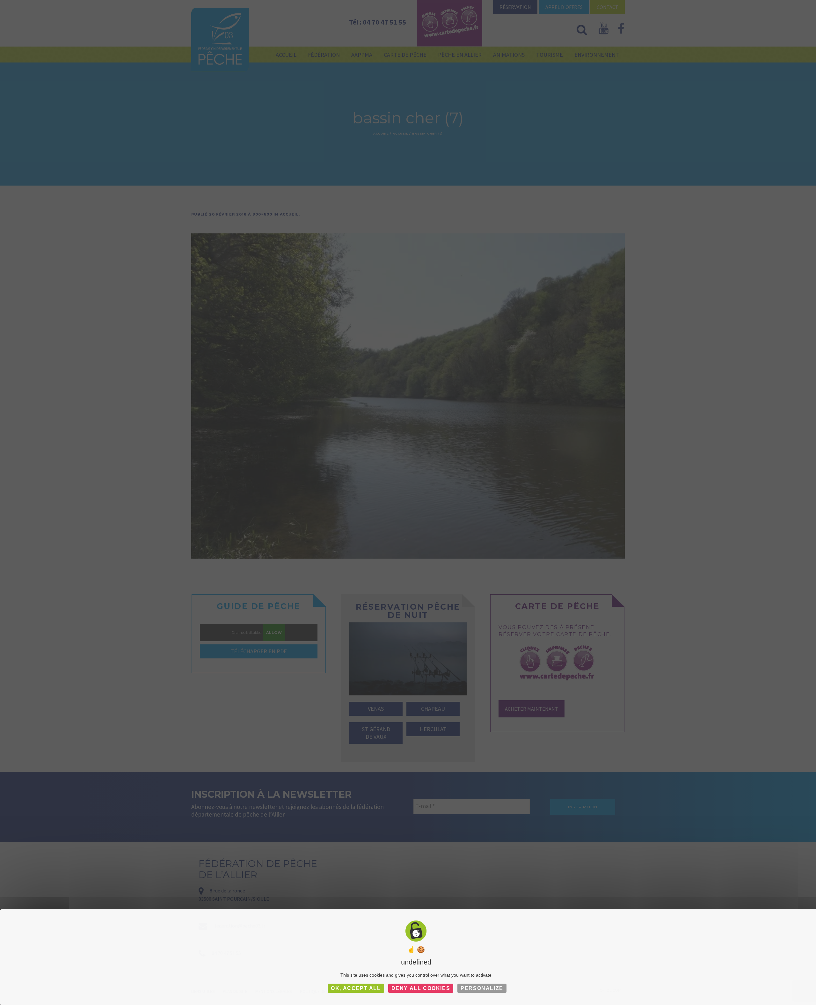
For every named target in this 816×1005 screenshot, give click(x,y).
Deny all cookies (420, 988)
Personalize (482, 988)
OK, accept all (356, 988)
